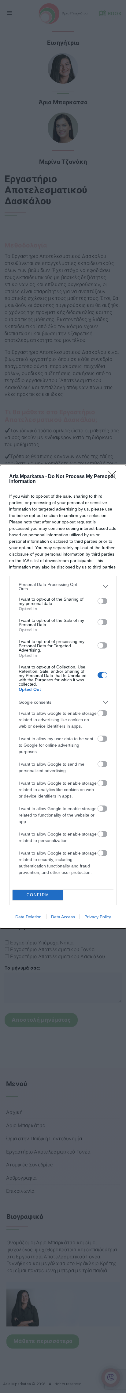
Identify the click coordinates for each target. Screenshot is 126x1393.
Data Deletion (28, 916)
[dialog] (63, 696)
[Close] (114, 477)
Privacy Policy (97, 916)
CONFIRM (38, 895)
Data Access (63, 916)
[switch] (102, 601)
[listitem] (63, 586)
